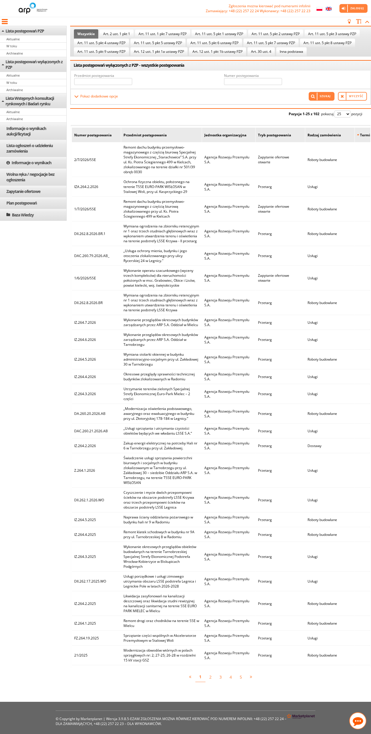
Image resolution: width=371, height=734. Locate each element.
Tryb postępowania (274, 135)
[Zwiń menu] (4, 21)
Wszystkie (86, 33)
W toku (11, 46)
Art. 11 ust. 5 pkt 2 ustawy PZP (276, 33)
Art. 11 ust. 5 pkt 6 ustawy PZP (214, 42)
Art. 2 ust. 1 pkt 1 (116, 33)
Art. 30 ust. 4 (261, 51)
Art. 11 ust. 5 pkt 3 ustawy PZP (332, 33)
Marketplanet (91, 718)
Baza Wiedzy (23, 215)
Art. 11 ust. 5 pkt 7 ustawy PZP (271, 42)
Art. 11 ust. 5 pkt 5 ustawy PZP (158, 42)
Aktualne (13, 39)
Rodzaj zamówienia (324, 135)
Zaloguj (357, 8)
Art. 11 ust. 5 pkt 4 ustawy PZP (101, 42)
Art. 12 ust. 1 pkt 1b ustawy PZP (217, 51)
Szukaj (325, 96)
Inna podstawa (291, 51)
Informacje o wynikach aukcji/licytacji (26, 131)
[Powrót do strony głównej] (33, 8)
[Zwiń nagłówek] (366, 21)
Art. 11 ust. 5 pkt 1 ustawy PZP (219, 33)
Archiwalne (14, 53)
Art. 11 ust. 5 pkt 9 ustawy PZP (101, 51)
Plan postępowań (21, 203)
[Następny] (251, 677)
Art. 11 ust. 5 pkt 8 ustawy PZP (327, 42)
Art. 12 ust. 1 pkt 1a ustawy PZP (159, 51)
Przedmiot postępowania (94, 75)
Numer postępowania (241, 75)
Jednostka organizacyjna (225, 135)
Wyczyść (356, 96)
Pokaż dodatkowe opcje (99, 96)
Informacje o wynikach (31, 162)
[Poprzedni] (190, 677)
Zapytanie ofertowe (23, 191)
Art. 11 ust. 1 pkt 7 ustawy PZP (163, 33)
